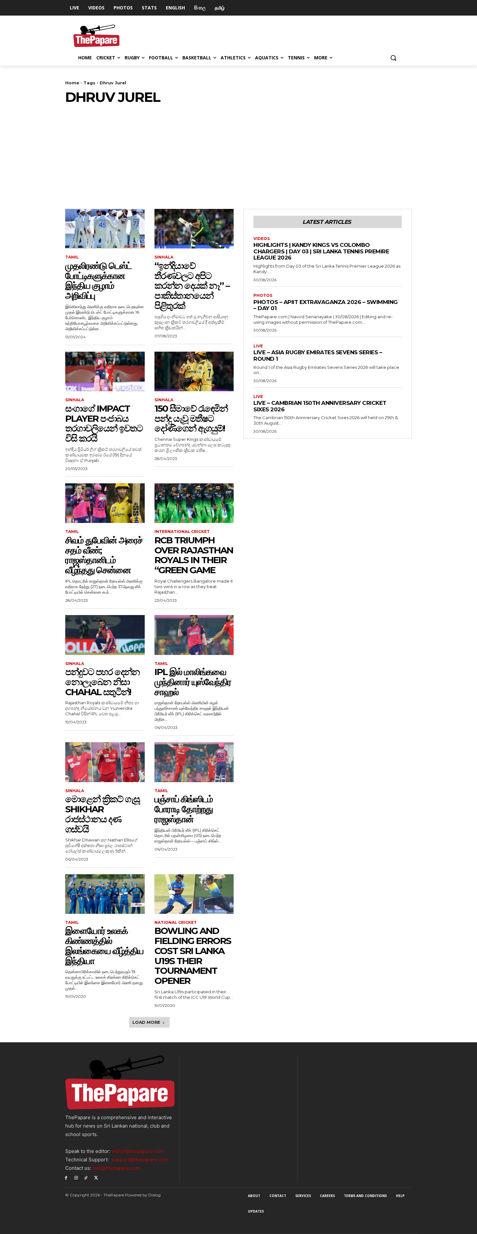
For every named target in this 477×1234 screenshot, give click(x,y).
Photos (262, 295)
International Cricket (182, 531)
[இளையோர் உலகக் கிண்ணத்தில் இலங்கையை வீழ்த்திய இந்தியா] (105, 894)
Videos (261, 238)
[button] (393, 58)
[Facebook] (66, 1177)
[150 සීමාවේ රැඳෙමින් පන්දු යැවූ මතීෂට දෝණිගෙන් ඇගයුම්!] (194, 371)
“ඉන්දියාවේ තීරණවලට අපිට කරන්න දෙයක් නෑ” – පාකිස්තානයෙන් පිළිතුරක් (191, 285)
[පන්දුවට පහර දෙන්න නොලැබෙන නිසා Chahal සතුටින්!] (105, 635)
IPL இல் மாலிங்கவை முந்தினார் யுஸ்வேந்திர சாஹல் (192, 681)
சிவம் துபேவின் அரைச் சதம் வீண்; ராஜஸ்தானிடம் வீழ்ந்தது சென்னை (103, 555)
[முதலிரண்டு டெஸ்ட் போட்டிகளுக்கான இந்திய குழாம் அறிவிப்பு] (105, 228)
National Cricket (175, 922)
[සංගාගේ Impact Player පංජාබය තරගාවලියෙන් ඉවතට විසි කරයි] (105, 371)
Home (72, 82)
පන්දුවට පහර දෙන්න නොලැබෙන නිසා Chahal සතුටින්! (102, 681)
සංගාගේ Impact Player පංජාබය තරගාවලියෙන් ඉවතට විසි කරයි (103, 423)
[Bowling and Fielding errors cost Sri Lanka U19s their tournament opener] (194, 894)
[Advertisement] (238, 153)
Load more (146, 1022)
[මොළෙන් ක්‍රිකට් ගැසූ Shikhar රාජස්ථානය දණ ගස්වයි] (105, 762)
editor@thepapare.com (138, 1151)
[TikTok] (86, 1177)
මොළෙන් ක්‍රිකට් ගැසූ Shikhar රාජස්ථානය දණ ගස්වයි (102, 813)
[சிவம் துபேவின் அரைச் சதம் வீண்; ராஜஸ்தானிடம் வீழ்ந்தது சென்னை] (105, 503)
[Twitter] (95, 1177)
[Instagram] (76, 1177)
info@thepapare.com (116, 1168)
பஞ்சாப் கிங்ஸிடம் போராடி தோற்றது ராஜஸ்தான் (183, 809)
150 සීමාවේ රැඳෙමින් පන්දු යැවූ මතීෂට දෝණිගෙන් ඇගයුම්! (190, 418)
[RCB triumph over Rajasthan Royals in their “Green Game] (194, 503)
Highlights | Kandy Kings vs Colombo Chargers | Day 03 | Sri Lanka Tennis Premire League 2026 (321, 251)
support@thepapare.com (139, 1159)
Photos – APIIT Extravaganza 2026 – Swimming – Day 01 (325, 305)
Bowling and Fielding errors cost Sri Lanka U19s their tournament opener (192, 955)
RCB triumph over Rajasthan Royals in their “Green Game (193, 555)
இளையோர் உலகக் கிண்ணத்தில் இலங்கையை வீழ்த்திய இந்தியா (104, 945)
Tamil (72, 257)
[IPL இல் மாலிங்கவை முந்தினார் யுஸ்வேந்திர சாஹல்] (194, 635)
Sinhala (163, 257)
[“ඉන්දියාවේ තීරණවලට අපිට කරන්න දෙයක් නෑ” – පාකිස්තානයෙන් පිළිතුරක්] (194, 228)
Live (258, 346)
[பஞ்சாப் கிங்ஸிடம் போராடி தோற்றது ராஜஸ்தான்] (194, 762)
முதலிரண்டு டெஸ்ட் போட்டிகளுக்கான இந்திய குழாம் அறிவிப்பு (98, 280)
